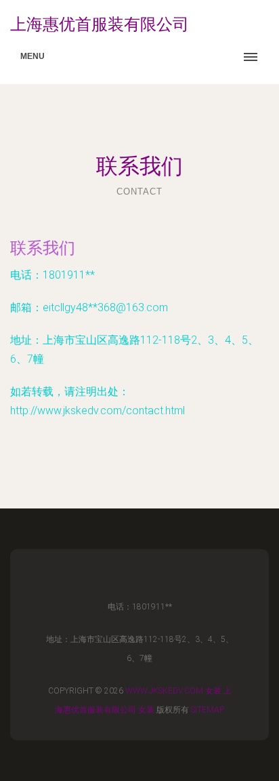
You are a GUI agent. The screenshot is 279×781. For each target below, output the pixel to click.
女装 (213, 691)
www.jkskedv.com (164, 691)
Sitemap (207, 710)
